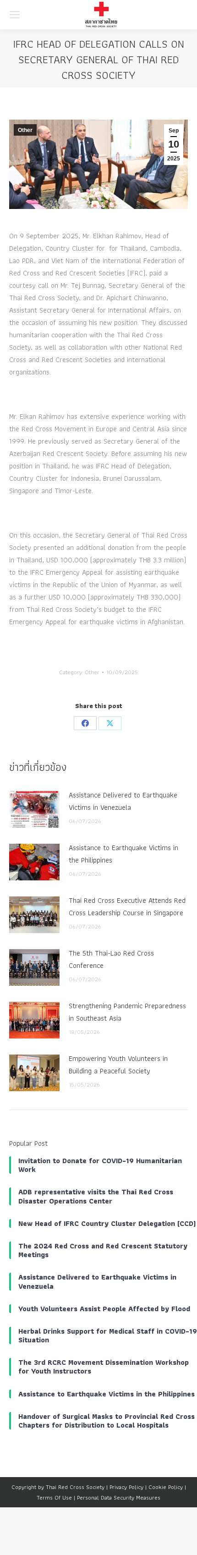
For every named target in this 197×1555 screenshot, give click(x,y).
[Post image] (34, 809)
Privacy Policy (126, 1487)
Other (25, 130)
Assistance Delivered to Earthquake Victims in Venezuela (123, 801)
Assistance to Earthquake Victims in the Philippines (123, 854)
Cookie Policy (165, 1487)
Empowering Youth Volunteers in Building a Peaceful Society (118, 1065)
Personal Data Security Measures (118, 1497)
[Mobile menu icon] (14, 14)
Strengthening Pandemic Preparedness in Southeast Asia (127, 1012)
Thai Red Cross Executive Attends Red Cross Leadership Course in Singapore (127, 906)
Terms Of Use (54, 1497)
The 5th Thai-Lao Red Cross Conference (111, 959)
